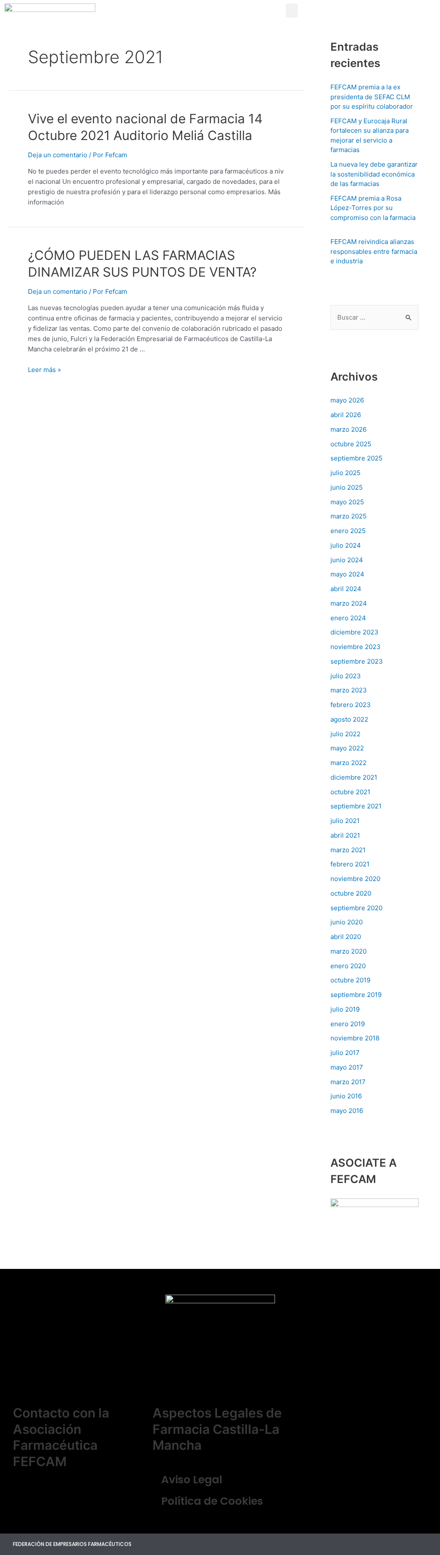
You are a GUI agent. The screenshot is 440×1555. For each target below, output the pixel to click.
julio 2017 (345, 1053)
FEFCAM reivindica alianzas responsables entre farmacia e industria (373, 251)
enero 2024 (348, 618)
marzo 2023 (348, 690)
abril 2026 (345, 415)
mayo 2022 (347, 748)
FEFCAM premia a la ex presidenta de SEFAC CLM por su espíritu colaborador (371, 96)
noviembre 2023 (355, 647)
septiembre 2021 (356, 806)
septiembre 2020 (356, 908)
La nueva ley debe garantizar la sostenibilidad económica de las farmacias (374, 174)
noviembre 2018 (354, 1038)
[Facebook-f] (404, 1544)
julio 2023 (345, 676)
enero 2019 (347, 1024)
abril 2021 (345, 835)
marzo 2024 (348, 603)
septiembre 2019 (356, 995)
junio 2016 (346, 1096)
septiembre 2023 (356, 661)
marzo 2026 (348, 429)
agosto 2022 (349, 719)
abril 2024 (345, 589)
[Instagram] (423, 1544)
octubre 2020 (350, 893)
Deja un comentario (57, 155)
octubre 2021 (350, 792)
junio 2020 (346, 922)
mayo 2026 (347, 400)
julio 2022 (345, 734)
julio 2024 (345, 545)
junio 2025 (346, 487)
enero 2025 (348, 531)
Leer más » (44, 370)
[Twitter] (385, 1544)
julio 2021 (345, 821)
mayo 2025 (347, 502)
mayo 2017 (346, 1067)
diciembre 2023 (354, 632)
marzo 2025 (348, 516)
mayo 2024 (347, 574)
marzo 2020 (348, 951)
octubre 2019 (350, 980)
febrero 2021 (350, 864)
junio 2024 (346, 560)
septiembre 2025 (356, 458)
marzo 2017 (348, 1082)
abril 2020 (345, 937)
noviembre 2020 (355, 879)
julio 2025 (345, 473)
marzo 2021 (348, 850)
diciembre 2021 (353, 777)
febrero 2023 (350, 705)
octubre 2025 (350, 444)
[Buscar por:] (374, 317)
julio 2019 (345, 1009)
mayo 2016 (346, 1111)
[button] (292, 10)
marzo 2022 (348, 763)
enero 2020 (348, 966)
